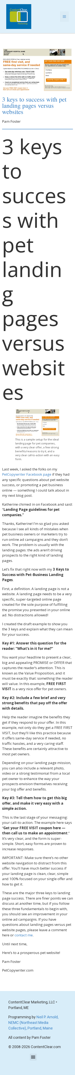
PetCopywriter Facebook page (26, 474)
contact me (24, 935)
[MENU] (64, 16)
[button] (33, 1057)
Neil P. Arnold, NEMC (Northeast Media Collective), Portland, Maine (33, 1022)
